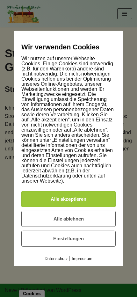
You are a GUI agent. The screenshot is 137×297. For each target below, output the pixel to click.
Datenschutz (56, 258)
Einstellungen (68, 238)
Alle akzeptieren (68, 199)
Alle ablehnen (69, 218)
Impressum (82, 258)
